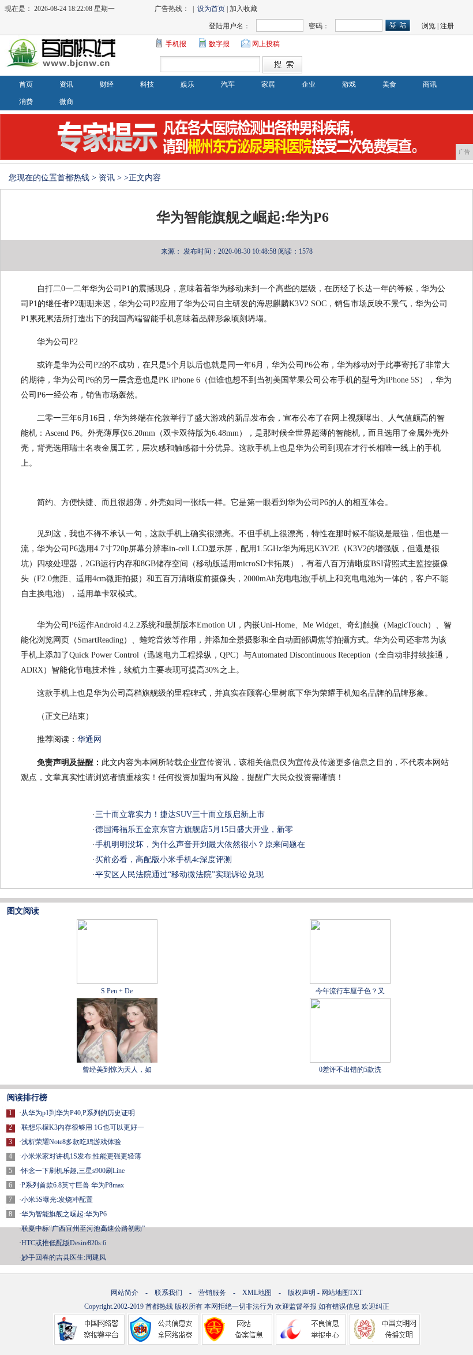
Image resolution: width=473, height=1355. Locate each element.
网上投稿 (266, 44)
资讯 (66, 84)
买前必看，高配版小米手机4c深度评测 (163, 859)
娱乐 (187, 84)
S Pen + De (117, 991)
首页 (26, 84)
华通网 (89, 739)
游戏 (349, 84)
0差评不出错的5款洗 (350, 1070)
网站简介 (124, 1293)
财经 (107, 84)
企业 (309, 84)
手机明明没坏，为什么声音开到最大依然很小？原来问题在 (200, 844)
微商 (66, 102)
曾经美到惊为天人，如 (117, 1070)
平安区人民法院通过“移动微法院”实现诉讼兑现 (179, 874)
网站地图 (335, 1293)
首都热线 (73, 177)
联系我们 (168, 1293)
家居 (268, 84)
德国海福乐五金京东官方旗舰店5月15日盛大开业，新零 (194, 829)
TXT (355, 1293)
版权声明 (302, 1293)
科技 (147, 84)
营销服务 (212, 1293)
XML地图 (257, 1293)
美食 (389, 84)
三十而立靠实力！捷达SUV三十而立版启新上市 (180, 814)
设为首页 (211, 9)
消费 (26, 102)
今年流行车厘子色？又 (350, 991)
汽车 (228, 84)
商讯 (430, 84)
